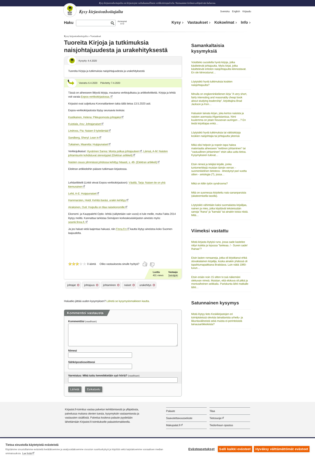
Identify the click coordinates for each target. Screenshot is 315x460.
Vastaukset (197, 22)
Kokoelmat (224, 22)
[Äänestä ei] (152, 264)
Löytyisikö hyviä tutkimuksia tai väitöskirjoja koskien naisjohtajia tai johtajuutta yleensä (216, 134)
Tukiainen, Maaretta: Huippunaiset (88, 144)
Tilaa (212, 410)
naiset (127, 285)
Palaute (170, 410)
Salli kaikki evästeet (235, 449)
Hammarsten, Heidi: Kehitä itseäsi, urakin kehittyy (97, 200)
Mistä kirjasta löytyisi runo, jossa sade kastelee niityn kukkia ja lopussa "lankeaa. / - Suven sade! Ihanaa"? (219, 245)
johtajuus (89, 285)
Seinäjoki (173, 275)
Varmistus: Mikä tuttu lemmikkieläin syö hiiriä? (97, 375)
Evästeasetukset (201, 449)
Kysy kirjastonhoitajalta (76, 36)
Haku (68, 22)
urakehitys (145, 285)
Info (244, 22)
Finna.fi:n (121, 228)
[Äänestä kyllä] (145, 264)
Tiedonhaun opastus (221, 425)
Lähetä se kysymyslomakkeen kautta (127, 301)
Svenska (225, 11)
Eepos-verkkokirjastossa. (95, 96)
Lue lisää (27, 453)
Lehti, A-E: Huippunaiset (82, 193)
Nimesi (72, 350)
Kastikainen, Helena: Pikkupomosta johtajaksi (94, 117)
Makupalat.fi (173, 425)
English (236, 11)
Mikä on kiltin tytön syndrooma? (209, 183)
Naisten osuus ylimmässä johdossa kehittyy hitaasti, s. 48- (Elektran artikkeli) (112, 162)
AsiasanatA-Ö (122, 22)
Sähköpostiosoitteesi (81, 362)
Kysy (176, 22)
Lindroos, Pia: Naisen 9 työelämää (88, 130)
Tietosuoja (215, 418)
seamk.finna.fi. (76, 222)
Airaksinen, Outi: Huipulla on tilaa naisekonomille (96, 207)
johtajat (71, 285)
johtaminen (109, 285)
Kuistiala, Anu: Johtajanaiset (84, 123)
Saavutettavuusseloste (179, 418)
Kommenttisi (76, 321)
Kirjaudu (246, 11)
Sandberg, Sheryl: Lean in (83, 137)
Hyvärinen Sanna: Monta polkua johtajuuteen (113, 151)
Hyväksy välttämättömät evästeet (281, 449)
